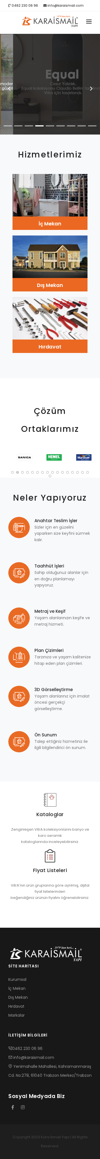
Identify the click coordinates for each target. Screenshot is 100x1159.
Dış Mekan (50, 285)
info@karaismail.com (66, 5)
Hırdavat (50, 346)
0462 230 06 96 (24, 5)
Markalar (16, 1015)
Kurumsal (17, 979)
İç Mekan (50, 223)
